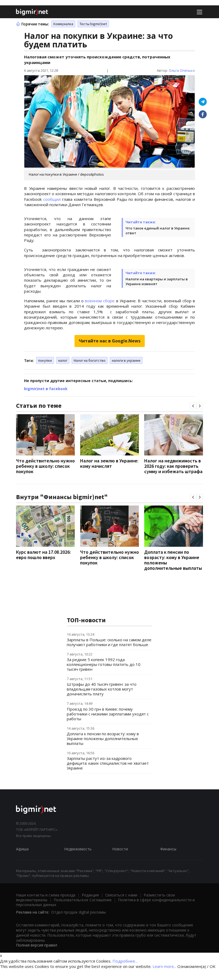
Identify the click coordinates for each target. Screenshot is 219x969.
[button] (193, 406)
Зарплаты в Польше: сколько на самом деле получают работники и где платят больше (109, 642)
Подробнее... (125, 961)
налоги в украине (126, 360)
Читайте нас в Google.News (109, 341)
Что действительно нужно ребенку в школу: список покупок (45, 466)
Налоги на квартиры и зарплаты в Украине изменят (157, 281)
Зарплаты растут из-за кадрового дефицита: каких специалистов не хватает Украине (108, 763)
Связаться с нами (121, 895)
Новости (120, 848)
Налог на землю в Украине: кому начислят (109, 463)
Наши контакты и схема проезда (45, 895)
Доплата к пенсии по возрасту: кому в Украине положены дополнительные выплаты (173, 560)
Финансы (168, 848)
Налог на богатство (89, 360)
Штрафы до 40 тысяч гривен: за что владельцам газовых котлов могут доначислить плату (101, 688)
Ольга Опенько (182, 70)
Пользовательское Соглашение (83, 899)
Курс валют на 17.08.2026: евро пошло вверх (43, 554)
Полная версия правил (36, 945)
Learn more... (164, 966)
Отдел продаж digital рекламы (78, 912)
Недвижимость (78, 848)
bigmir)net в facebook (46, 388)
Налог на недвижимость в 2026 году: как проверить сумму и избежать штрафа (173, 466)
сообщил (52, 199)
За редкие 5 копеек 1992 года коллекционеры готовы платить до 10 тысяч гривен (103, 664)
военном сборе (100, 300)
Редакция (90, 895)
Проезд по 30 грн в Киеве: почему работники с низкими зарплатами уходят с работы (108, 713)
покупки (45, 360)
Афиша (22, 848)
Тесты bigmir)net (93, 23)
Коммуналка (63, 23)
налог (62, 360)
